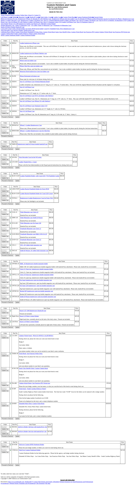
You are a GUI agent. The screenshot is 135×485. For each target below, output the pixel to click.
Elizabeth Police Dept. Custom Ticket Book (31, 403)
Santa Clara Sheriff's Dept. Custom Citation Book (33, 368)
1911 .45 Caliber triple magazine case (31, 245)
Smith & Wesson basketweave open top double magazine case (38, 296)
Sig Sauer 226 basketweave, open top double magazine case (37, 285)
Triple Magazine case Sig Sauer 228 (30, 223)
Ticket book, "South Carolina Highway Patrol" (32, 389)
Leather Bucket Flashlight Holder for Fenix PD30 (34, 189)
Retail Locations (15, 15)
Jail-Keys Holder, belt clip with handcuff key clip (32, 431)
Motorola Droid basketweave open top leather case (34, 71)
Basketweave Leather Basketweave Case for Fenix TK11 (36, 198)
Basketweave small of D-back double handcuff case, (32, 144)
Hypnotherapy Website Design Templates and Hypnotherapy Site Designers (23, 483)
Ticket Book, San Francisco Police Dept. (31, 353)
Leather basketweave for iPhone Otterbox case (33, 53)
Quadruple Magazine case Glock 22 (30, 239)
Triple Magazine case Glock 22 (29, 212)
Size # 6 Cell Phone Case (27, 111)
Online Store (24, 15)
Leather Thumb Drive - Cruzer (28, 162)
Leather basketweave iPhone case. (30, 43)
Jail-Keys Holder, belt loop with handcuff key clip (32, 427)
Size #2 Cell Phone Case (27, 87)
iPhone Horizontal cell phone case (30, 76)
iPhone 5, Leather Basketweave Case (31, 125)
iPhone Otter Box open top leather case (31, 66)
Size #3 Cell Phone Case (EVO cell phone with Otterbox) (36, 95)
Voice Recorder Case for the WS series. (30, 157)
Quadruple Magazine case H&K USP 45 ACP (33, 234)
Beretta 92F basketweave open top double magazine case (36, 291)
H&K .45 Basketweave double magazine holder (34, 263)
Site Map (47, 483)
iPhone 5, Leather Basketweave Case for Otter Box (35, 131)
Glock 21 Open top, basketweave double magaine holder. (36, 269)
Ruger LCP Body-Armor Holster (29, 316)
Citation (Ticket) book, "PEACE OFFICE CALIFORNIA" (36, 335)
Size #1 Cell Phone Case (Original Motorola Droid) (35, 81)
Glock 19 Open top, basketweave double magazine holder (37, 274)
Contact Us (37, 15)
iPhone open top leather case (28, 60)
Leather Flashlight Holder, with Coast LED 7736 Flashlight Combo (39, 176)
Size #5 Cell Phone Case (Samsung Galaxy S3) (33, 106)
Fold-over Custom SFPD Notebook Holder (31, 444)
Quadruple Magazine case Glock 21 (30, 228)
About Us (31, 15)
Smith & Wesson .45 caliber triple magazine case (34, 250)
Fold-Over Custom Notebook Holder (29, 450)
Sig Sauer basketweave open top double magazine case (36, 280)
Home (3, 15)
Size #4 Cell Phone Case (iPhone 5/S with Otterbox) (35, 101)
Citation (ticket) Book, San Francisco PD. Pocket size (34, 383)
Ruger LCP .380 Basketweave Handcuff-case (33, 310)
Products (7, 15)
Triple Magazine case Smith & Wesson (31, 217)
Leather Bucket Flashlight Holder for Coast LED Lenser (36, 193)
